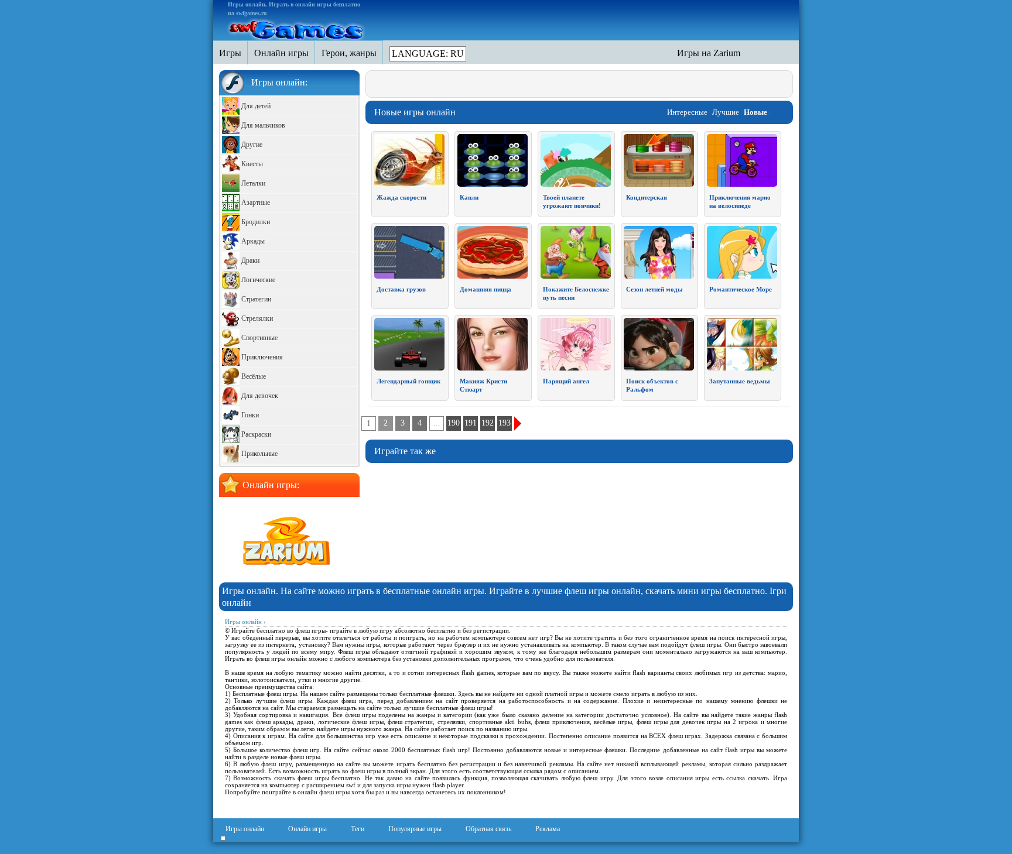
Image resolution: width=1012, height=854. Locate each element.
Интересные (687, 112)
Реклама (547, 829)
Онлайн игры (307, 829)
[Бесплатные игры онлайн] (297, 28)
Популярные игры (415, 829)
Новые (755, 112)
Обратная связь (488, 829)
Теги (357, 829)
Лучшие (725, 112)
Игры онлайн (244, 829)
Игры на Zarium (708, 53)
